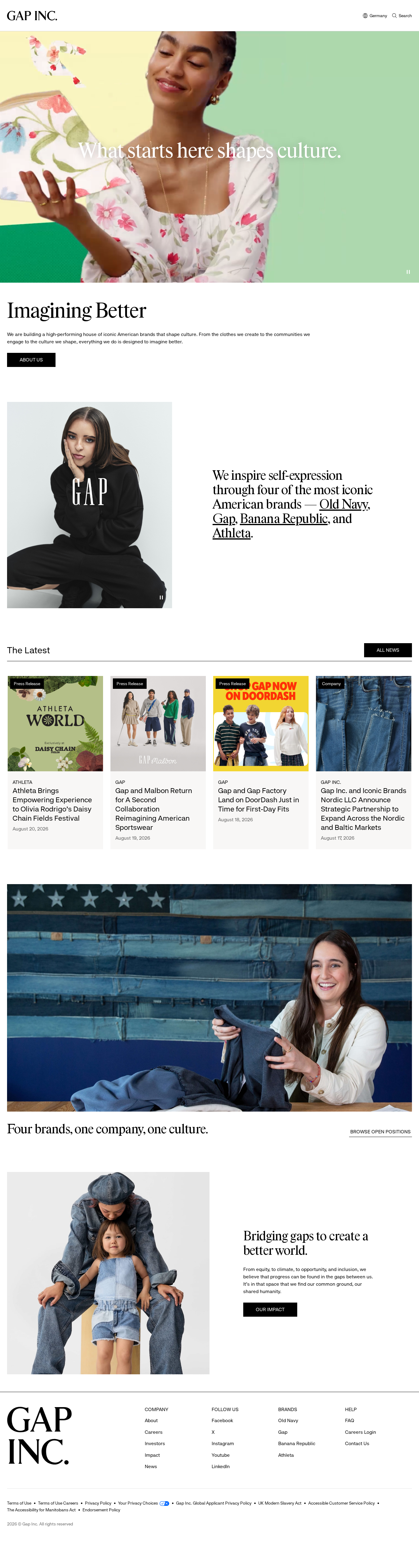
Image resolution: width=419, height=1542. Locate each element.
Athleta (232, 533)
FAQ (349, 1420)
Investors (155, 1443)
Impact (152, 1455)
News (151, 1466)
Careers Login (360, 1432)
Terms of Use (19, 1503)
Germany (375, 16)
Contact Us (357, 1443)
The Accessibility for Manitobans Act (41, 1509)
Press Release (27, 683)
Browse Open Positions (380, 1132)
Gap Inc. (331, 782)
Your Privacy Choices (138, 1503)
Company (331, 683)
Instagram (223, 1443)
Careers (154, 1432)
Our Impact (270, 1309)
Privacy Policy (98, 1503)
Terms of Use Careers (58, 1503)
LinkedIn (221, 1466)
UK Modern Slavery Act (280, 1503)
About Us (31, 360)
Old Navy (343, 504)
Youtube (221, 1455)
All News (388, 650)
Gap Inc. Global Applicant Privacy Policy (214, 1503)
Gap (224, 519)
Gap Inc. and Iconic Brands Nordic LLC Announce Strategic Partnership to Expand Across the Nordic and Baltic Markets (363, 809)
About (151, 1420)
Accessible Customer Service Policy (341, 1503)
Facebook (222, 1420)
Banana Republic (284, 519)
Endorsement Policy (101, 1509)
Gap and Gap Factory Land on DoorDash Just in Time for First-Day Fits (258, 799)
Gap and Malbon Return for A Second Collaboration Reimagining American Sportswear (153, 809)
